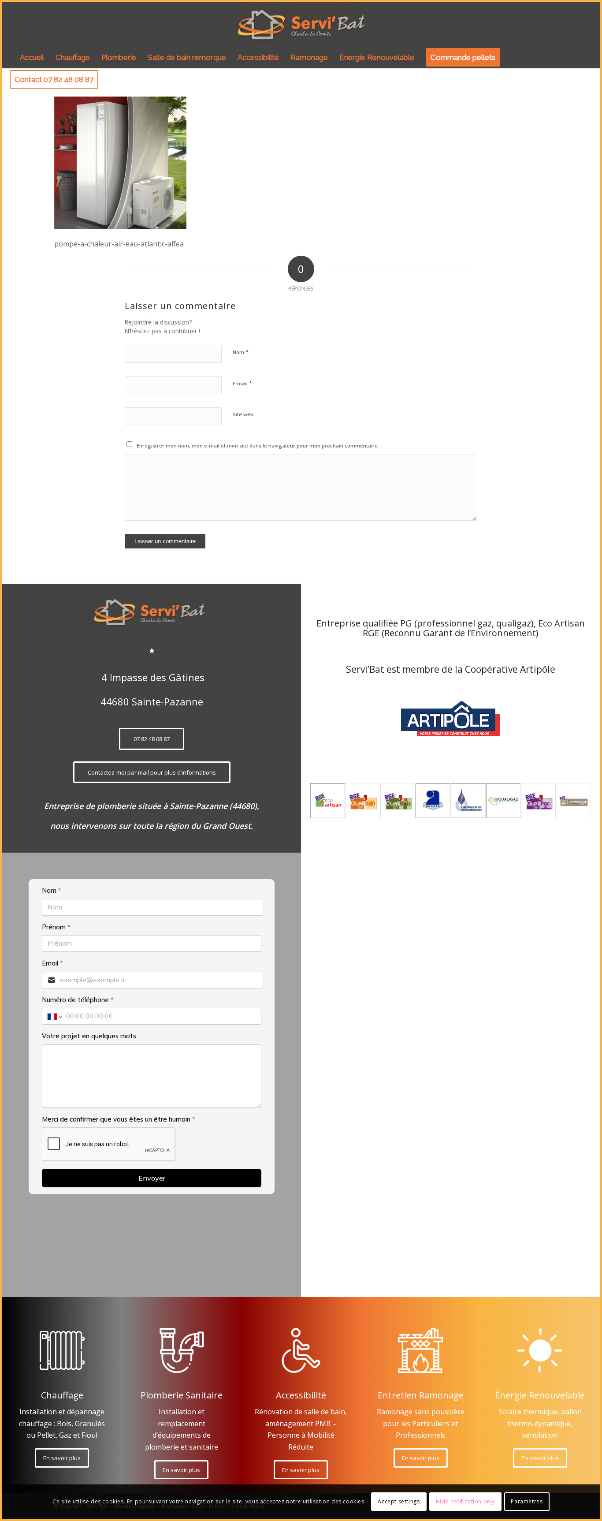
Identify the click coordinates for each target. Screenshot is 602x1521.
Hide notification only (465, 1501)
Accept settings (399, 1501)
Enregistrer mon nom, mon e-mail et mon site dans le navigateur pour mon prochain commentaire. (258, 445)
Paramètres (527, 1501)
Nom (241, 352)
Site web (243, 414)
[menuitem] (32, 57)
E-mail (242, 383)
